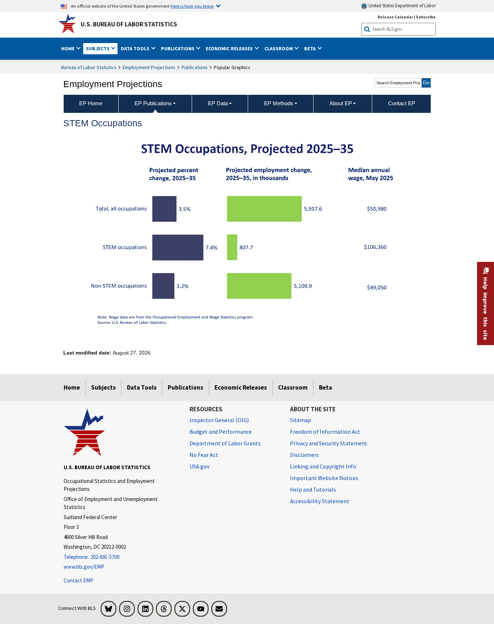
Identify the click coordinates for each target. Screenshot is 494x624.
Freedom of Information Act (325, 431)
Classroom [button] (279, 48)
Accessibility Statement (319, 501)
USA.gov (199, 466)
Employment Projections (149, 67)
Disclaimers (304, 454)
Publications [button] (178, 48)
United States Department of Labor (401, 6)
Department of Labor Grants (225, 443)
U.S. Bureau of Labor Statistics (129, 24)
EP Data (218, 103)
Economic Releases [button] (230, 48)
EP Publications (153, 103)
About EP (340, 103)
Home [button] (68, 48)
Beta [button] (310, 48)
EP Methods (278, 103)
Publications (195, 67)
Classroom (293, 387)
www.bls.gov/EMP (84, 566)
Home (72, 387)
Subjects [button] (98, 48)
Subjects (103, 387)
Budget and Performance (220, 431)
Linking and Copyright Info (323, 466)
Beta (325, 387)
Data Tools (142, 387)
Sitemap (300, 420)
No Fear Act (203, 454)
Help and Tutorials (313, 489)
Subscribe (426, 17)
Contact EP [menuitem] (401, 103)
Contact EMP (78, 580)
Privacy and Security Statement (328, 443)
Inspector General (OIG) (219, 420)
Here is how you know (192, 6)
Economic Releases (240, 387)
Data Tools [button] (135, 48)
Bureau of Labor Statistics (88, 67)
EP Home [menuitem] (90, 103)
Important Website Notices (324, 477)
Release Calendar (395, 17)
